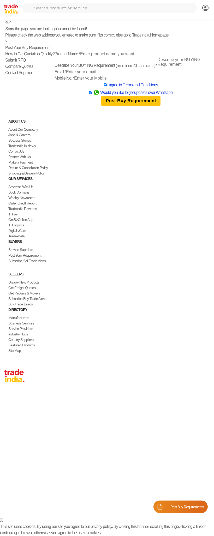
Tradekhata (16, 236)
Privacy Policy (120, 506)
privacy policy (101, 526)
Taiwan (9, 408)
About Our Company (23, 129)
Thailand (10, 419)
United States (13, 414)
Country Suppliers (20, 340)
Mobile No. (64, 78)
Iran (7, 452)
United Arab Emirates (19, 441)
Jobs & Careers (19, 135)
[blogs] (27, 493)
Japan (8, 397)
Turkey (9, 435)
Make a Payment (20, 162)
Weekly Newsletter (21, 198)
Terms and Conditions (140, 85)
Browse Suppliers (20, 250)
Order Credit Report (22, 203)
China (8, 403)
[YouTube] (23, 493)
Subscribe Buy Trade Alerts (27, 299)
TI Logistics (16, 225)
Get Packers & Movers (24, 293)
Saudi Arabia (13, 457)
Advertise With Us (20, 187)
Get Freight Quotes (21, 288)
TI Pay (12, 214)
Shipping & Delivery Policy (26, 173)
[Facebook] (10, 493)
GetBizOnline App (20, 220)
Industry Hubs (18, 334)
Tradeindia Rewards (22, 209)
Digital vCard (17, 230)
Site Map (14, 350)
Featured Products (21, 345)
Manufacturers (18, 318)
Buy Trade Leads (20, 304)
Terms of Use (145, 506)
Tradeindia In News (21, 146)
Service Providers (20, 329)
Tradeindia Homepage (150, 35)
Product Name (67, 54)
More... (9, 463)
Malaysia (10, 430)
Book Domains (18, 192)
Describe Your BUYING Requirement (106, 65)
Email (60, 72)
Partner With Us (19, 157)
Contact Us (16, 151)
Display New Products (23, 282)
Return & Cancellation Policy (28, 168)
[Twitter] (15, 493)
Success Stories (19, 140)
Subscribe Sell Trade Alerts (27, 261)
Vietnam (10, 425)
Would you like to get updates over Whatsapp (136, 92)
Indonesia (11, 446)
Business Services (21, 323)
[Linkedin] (19, 493)
